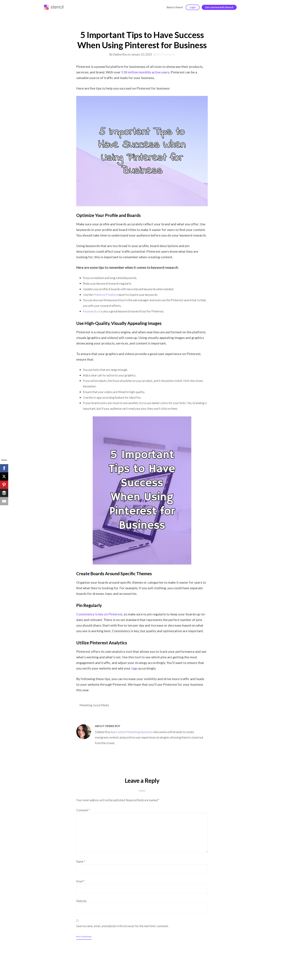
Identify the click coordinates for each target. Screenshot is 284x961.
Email (80, 881)
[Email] (4, 501)
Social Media (101, 705)
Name (80, 861)
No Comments (166, 54)
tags (134, 668)
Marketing (86, 705)
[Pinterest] (4, 485)
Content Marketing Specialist (134, 732)
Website (81, 901)
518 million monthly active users (145, 72)
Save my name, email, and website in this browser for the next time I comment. (122, 926)
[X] (4, 476)
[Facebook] (4, 468)
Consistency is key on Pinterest (99, 614)
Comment (83, 810)
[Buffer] (4, 493)
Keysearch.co (91, 311)
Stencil (54, 7)
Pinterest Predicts (105, 294)
